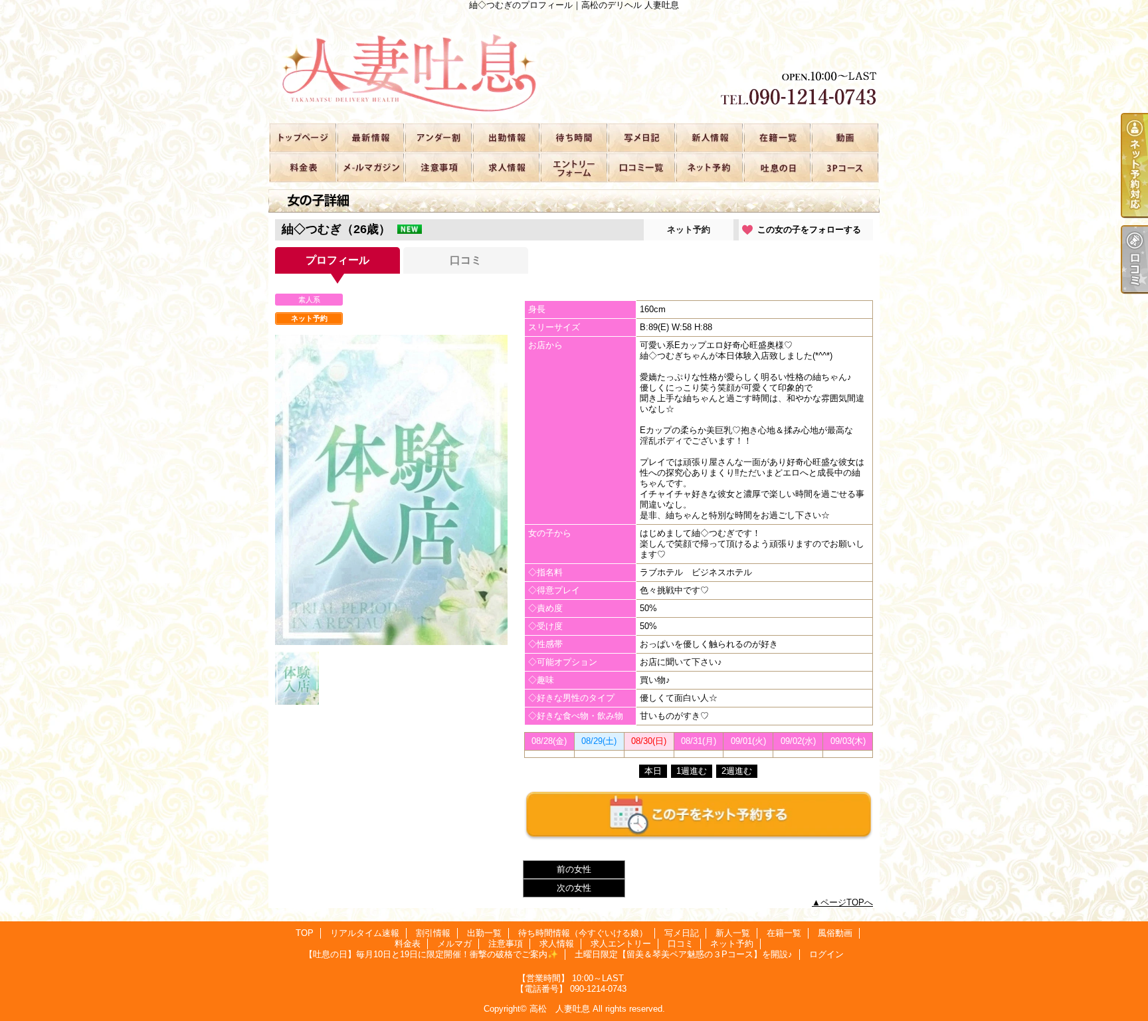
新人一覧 (709, 137)
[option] (391, 490)
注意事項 (438, 167)
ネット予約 (709, 167)
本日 (653, 771)
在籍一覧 (776, 137)
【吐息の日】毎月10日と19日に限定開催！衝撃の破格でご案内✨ (776, 167)
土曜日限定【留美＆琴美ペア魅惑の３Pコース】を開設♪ (844, 167)
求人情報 (505, 167)
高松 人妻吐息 (559, 1009)
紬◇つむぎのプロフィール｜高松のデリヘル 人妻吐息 (574, 66)
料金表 (302, 167)
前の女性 (574, 869)
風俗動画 (844, 137)
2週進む (736, 771)
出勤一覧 (505, 137)
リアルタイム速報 (370, 137)
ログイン (826, 954)
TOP (302, 137)
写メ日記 (641, 137)
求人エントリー (573, 167)
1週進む (691, 771)
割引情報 (438, 137)
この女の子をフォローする (809, 229)
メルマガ (370, 167)
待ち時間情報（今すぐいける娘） (573, 137)
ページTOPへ (846, 902)
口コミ (641, 167)
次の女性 (574, 888)
